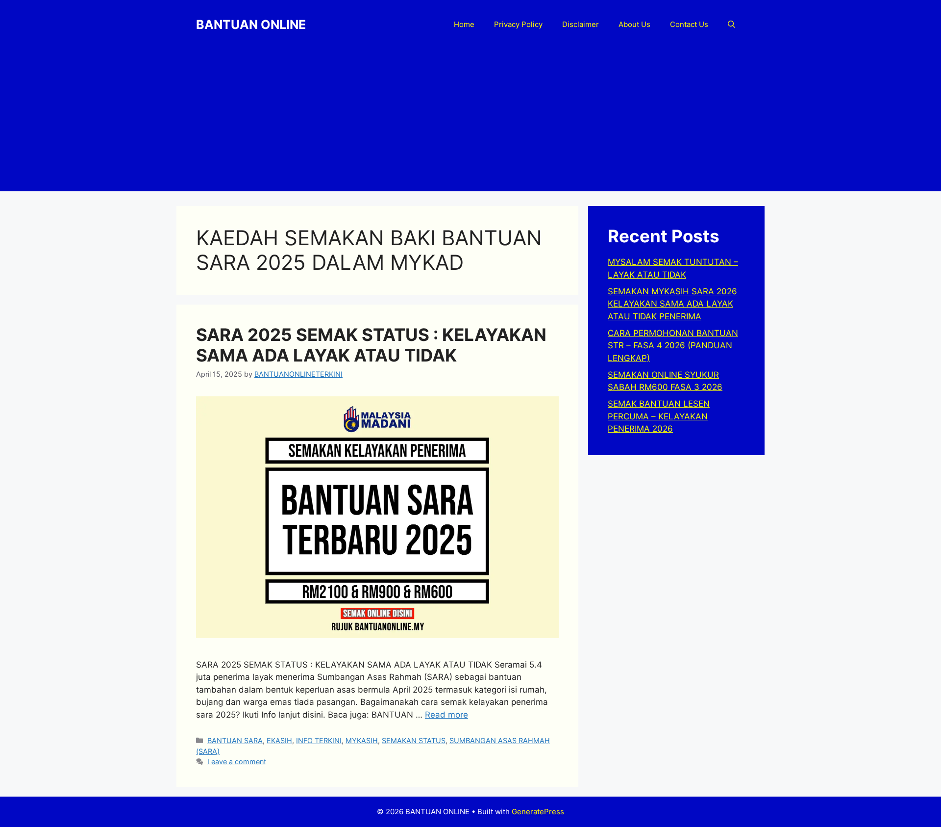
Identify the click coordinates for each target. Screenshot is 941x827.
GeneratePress (538, 811)
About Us (634, 24)
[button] (731, 24)
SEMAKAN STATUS (414, 740)
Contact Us (689, 24)
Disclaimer (580, 24)
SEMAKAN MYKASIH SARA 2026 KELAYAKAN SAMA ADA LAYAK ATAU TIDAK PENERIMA (672, 303)
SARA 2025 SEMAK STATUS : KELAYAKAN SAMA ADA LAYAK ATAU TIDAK (371, 344)
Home (464, 24)
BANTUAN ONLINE (251, 24)
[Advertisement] (470, 122)
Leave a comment (236, 761)
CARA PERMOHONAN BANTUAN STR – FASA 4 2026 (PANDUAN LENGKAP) (673, 345)
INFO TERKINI (319, 740)
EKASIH (279, 740)
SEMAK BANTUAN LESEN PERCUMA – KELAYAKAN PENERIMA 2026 (659, 416)
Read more (446, 715)
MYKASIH (362, 740)
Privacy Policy (518, 24)
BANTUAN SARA (235, 740)
